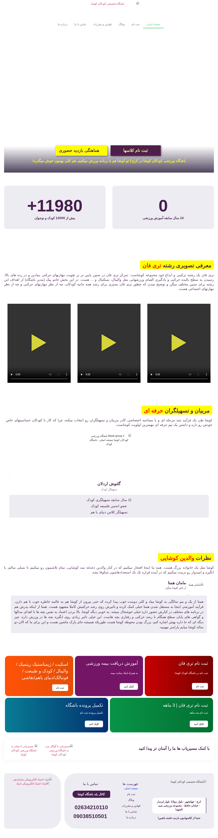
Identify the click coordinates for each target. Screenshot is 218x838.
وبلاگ (122, 24)
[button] (7, 105)
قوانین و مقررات (102, 24)
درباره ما (63, 24)
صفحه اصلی (153, 24)
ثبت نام (135, 24)
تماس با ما (80, 24)
